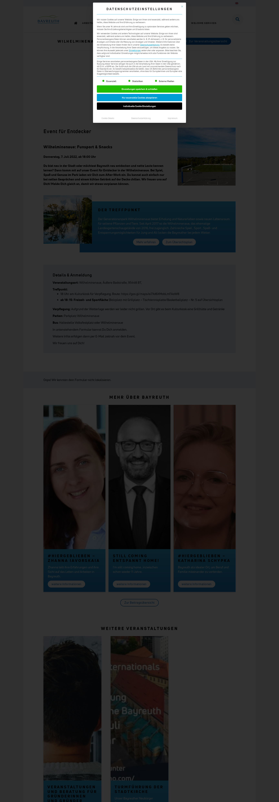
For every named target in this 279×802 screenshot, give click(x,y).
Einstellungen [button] (135, 50)
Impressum (172, 118)
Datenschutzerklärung (150, 44)
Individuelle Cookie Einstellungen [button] (139, 106)
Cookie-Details (108, 118)
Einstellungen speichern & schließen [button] (139, 89)
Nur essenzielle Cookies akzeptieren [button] (139, 97)
